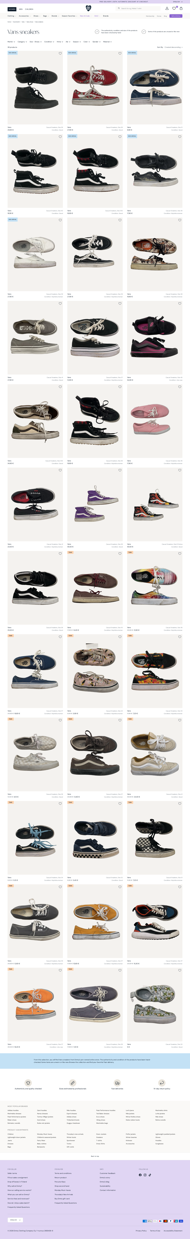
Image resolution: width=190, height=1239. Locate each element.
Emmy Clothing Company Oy (25, 1231)
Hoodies (158, 1140)
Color (86, 42)
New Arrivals (85, 16)
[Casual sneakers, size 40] (35, 171)
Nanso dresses (42, 1114)
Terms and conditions (63, 1173)
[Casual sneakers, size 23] (95, 671)
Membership (150, 16)
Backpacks (41, 1147)
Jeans (10, 1140)
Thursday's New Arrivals (64, 1194)
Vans (23, 22)
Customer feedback (107, 1173)
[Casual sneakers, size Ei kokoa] (154, 504)
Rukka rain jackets (43, 1123)
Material (106, 42)
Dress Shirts (100, 1144)
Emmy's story (105, 1178)
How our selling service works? (19, 1190)
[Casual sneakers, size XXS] (95, 171)
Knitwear (129, 1140)
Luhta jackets (160, 1114)
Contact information (108, 1190)
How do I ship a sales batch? (18, 1203)
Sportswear (71, 1140)
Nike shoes (159, 1117)
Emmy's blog (104, 1182)
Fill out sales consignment (18, 1178)
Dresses (10, 1144)
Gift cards (70, 1147)
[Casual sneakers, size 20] (154, 1004)
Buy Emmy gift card (62, 1199)
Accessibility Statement (173, 1231)
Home (9, 22)
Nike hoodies (71, 1110)
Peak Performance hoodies (105, 1110)
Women (12, 9)
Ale (67, 42)
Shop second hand (62, 1186)
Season (76, 42)
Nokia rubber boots (133, 1120)
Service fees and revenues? (18, 1199)
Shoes (36, 16)
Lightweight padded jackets (165, 1134)
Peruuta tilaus (60, 1182)
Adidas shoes (71, 1117)
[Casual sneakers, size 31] (154, 87)
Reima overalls (160, 1120)
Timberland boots (73, 1120)
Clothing (11, 16)
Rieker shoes (12, 1120)
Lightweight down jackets (17, 1137)
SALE (96, 16)
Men (21, 9)
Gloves (157, 1137)
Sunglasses (159, 1144)
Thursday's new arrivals (75, 1134)
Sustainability (105, 1186)
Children (29, 9)
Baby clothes (41, 1144)
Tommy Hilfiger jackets (45, 1117)
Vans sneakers (39, 22)
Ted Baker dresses (102, 1114)
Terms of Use (155, 1231)
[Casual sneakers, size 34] (154, 671)
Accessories (24, 16)
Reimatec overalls (14, 1123)
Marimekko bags (102, 1123)
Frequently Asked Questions (19, 1207)
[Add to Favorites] (60, 53)
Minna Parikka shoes (133, 1117)
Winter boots (71, 1137)
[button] (181, 8)
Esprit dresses (72, 1114)
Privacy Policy (141, 1231)
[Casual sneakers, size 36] (35, 87)
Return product (61, 1178)
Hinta (59, 42)
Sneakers (99, 1137)
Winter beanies (131, 1137)
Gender (95, 42)
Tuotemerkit (16, 22)
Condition (48, 42)
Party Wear (41, 1140)
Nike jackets (130, 1114)
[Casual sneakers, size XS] (95, 588)
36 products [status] (12, 47)
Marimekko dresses (14, 1114)
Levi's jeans (130, 1110)
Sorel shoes (41, 1120)
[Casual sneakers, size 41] (35, 338)
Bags (45, 16)
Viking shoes (100, 1120)
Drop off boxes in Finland (17, 1182)
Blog (165, 16)
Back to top (95, 1156)
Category (21, 42)
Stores (159, 16)
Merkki (10, 42)
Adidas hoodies (13, 1110)
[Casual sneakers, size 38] (154, 171)
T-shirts (99, 1140)
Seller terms (12, 1173)
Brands (54, 16)
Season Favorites (68, 16)
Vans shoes (29, 22)
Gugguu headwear (73, 1123)
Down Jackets (101, 1134)
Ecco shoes (100, 1117)
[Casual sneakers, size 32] (95, 838)
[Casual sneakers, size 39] (35, 254)
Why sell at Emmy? (15, 1186)
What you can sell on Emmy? (19, 1194)
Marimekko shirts (161, 1110)
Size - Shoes (34, 42)
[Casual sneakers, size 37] (95, 338)
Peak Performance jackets (17, 1117)
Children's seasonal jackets (46, 1137)
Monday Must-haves (44, 1134)
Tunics (69, 1144)
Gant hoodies (42, 1110)
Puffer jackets (131, 1134)
